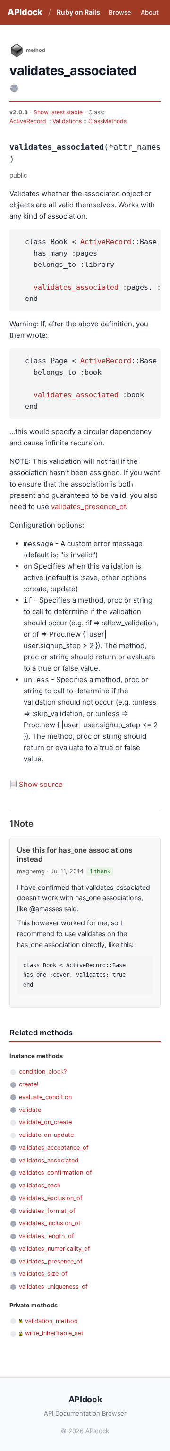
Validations (67, 121)
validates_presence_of (88, 506)
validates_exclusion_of (51, 1198)
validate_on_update (46, 1134)
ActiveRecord (27, 121)
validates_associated (76, 287)
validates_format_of (47, 1210)
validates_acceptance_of (54, 1147)
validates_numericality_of (54, 1248)
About (150, 12)
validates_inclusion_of (50, 1223)
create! (29, 1084)
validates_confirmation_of (55, 1172)
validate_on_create (45, 1122)
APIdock (25, 12)
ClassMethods (107, 121)
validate (30, 1109)
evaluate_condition (45, 1097)
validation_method (51, 1320)
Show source (41, 784)
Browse (120, 12)
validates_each (40, 1185)
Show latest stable (59, 112)
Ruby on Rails (78, 12)
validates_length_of (46, 1235)
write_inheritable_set (54, 1333)
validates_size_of (43, 1273)
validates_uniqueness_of (53, 1286)
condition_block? (43, 1071)
